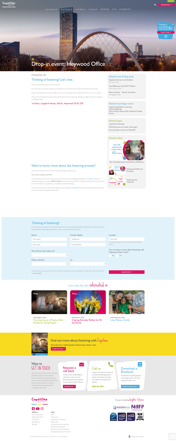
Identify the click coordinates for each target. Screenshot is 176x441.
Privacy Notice (63, 436)
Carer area (171, 1)
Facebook (76, 188)
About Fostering (65, 9)
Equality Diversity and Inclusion (61, 432)
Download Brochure (129, 386)
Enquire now (68, 386)
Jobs (52, 415)
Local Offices (79, 9)
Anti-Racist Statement (58, 427)
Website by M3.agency (137, 436)
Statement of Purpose (58, 419)
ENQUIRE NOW (165, 5)
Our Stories (92, 9)
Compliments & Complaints (60, 424)
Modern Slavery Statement (60, 429)
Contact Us (54, 417)
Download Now (57, 349)
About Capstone (50, 9)
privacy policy (38, 273)
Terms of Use (53, 436)
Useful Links (54, 422)
